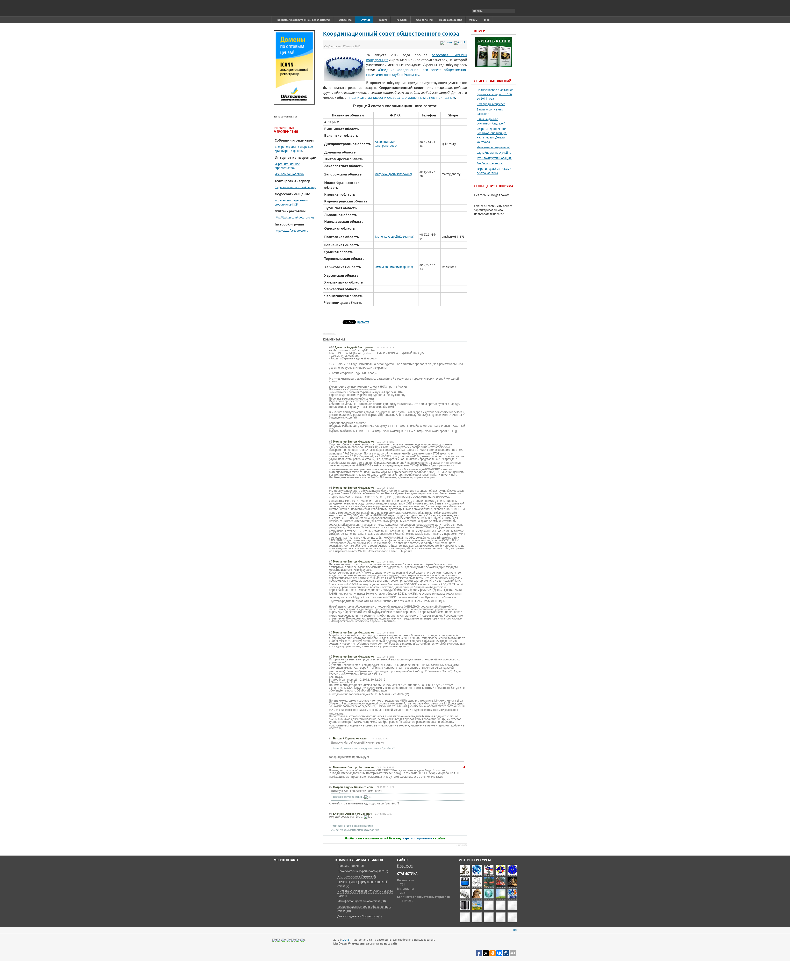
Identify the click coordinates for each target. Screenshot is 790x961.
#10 (331, 347)
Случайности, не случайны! (494, 153)
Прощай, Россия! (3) (350, 866)
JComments (462, 845)
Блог (400, 865)
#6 (330, 632)
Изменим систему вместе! (493, 147)
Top (515, 930)
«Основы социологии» (289, 174)
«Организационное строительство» (287, 166)
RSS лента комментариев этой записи (354, 830)
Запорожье (305, 147)
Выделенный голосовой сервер (295, 187)
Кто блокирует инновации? (494, 158)
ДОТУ (346, 939)
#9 (330, 441)
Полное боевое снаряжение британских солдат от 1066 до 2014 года (495, 94)
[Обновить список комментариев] (351, 339)
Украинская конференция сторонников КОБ (291, 202)
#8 (330, 487)
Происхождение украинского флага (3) (362, 871)
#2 (330, 787)
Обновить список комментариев (351, 826)
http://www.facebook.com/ (291, 230)
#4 (330, 738)
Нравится (363, 322)
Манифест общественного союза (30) (361, 901)
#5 (330, 656)
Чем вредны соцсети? (491, 104)
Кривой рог (282, 151)
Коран (408, 865)
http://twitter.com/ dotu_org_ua (294, 217)
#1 (330, 814)
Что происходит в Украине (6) (356, 876)
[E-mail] (460, 42)
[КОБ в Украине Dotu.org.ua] (293, 8)
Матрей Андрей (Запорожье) (393, 174)
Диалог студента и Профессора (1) (359, 916)
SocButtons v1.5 (329, 333)
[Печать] (447, 42)
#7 (330, 561)
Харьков (296, 151)
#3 (330, 767)
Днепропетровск (285, 147)
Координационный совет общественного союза (391, 33)
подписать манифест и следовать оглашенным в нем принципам (402, 97)
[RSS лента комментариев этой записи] (348, 339)
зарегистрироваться (417, 838)
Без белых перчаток (490, 163)
